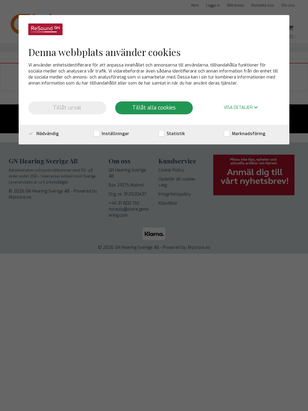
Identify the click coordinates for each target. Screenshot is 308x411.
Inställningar (114, 134)
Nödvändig (47, 134)
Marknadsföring (248, 134)
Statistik (175, 134)
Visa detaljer (239, 107)
